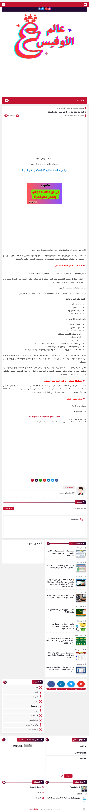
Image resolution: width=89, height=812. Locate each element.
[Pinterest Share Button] (48, 480)
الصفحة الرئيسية (78, 108)
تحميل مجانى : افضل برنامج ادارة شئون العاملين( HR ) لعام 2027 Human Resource (61, 553)
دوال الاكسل (34, 715)
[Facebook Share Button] (56, 480)
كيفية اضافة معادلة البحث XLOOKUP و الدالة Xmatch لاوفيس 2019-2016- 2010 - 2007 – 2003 (60, 641)
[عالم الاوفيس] (44, 37)
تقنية (36, 710)
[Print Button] (32, 480)
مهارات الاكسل (33, 720)
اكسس (68, 108)
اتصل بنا (38, 797)
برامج (36, 701)
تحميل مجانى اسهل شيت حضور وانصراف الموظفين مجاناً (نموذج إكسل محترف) (60, 566)
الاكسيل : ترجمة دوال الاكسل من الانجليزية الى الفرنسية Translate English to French (63, 626)
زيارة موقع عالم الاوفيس (67, 493)
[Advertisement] (44, 79)
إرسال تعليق (8, 508)
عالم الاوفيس (33, 809)
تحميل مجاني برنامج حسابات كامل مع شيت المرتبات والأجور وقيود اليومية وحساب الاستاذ (60, 669)
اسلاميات (35, 687)
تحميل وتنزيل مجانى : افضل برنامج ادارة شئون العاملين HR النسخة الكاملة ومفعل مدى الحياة (60, 655)
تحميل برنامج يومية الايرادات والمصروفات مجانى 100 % (61, 611)
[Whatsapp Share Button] (40, 480)
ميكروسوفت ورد (33, 729)
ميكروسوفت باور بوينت (31, 724)
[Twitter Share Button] (52, 480)
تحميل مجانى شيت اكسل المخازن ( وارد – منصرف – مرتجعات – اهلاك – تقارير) (60, 596)
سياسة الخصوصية (35, 787)
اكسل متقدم (34, 696)
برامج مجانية (60, 108)
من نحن (38, 792)
